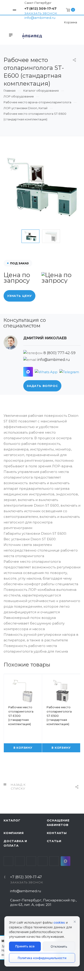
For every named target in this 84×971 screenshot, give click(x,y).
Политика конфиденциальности (42, 958)
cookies (59, 922)
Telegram (20, 861)
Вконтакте (8, 861)
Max (65, 861)
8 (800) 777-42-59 (59, 353)
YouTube (31, 861)
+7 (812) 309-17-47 (40, 8)
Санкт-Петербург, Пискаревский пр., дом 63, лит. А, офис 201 (43, 902)
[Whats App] (46, 372)
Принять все (24, 946)
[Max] (28, 372)
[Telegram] (69, 372)
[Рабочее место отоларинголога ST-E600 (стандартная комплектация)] (42, 187)
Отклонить (59, 946)
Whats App (54, 861)
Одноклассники (42, 861)
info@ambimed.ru (39, 17)
